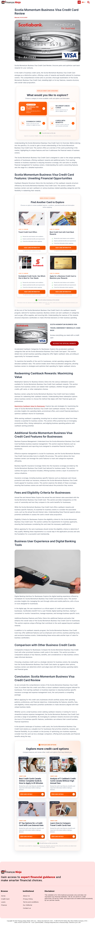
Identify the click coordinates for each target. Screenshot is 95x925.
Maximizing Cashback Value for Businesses (30, 406)
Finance (4, 905)
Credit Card (5, 899)
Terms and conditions (31, 902)
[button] (79, 2)
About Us (26, 896)
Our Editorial (27, 905)
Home (3, 896)
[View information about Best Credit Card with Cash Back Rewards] (63, 218)
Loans (3, 902)
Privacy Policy (28, 899)
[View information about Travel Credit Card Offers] (32, 218)
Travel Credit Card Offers (27, 232)
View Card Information (32, 247)
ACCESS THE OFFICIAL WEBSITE (64, 343)
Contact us (27, 908)
